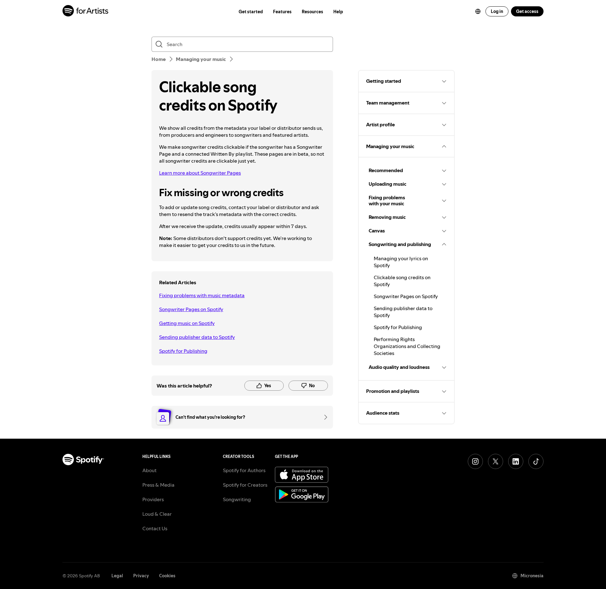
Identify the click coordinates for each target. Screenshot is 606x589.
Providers (153, 499)
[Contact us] (323, 417)
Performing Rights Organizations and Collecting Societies (407, 346)
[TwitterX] (495, 461)
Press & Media (158, 484)
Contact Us (154, 528)
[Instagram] (475, 461)
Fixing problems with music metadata (202, 295)
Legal (117, 576)
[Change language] (478, 11)
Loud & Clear (157, 513)
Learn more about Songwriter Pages (200, 172)
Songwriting (237, 499)
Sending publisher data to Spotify (197, 337)
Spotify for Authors (244, 470)
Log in (497, 11)
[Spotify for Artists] (85, 11)
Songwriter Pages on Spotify (191, 309)
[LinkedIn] (515, 461)
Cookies (167, 576)
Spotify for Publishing (183, 350)
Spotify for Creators (245, 484)
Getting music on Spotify (187, 323)
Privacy (141, 576)
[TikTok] (536, 461)
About (149, 470)
